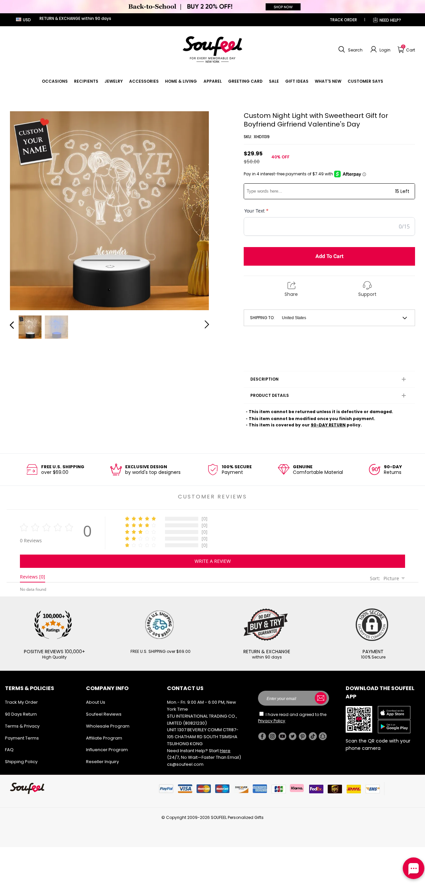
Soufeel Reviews (104, 714)
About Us (95, 702)
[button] (350, 49)
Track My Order (21, 702)
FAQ (9, 750)
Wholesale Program (107, 726)
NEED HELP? (390, 20)
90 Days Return (21, 714)
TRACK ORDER (343, 20)
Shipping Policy (21, 761)
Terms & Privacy (22, 726)
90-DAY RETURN (328, 425)
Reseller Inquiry (102, 761)
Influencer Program (107, 750)
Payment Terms (22, 738)
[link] (55, 81)
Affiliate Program (104, 738)
